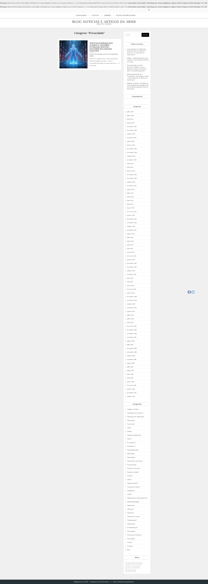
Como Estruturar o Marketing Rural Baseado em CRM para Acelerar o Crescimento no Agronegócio (136, 51)
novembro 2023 (132, 178)
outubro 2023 (131, 182)
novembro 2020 (132, 300)
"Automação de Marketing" (135, 416)
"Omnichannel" (132, 520)
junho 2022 (130, 241)
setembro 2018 (131, 359)
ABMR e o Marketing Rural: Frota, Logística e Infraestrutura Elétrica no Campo (138, 60)
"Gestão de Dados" (133, 472)
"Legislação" (131, 490)
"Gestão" (130, 476)
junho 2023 (130, 197)
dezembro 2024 (132, 148)
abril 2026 (130, 119)
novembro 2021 (132, 267)
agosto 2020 (131, 311)
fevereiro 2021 (131, 289)
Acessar (128, 563)
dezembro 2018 (132, 348)
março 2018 (130, 381)
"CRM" (129, 428)
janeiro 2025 (131, 145)
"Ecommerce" (131, 446)
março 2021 (130, 285)
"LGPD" (129, 494)
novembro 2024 (132, 152)
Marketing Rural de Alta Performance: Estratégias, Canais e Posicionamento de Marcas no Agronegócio (138, 77)
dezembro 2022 (132, 219)
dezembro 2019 (132, 330)
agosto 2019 (130, 341)
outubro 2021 (131, 271)
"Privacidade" (131, 531)
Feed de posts (137, 563)
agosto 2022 (131, 234)
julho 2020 (130, 315)
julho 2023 (130, 193)
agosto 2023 (131, 189)
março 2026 (130, 123)
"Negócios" (130, 513)
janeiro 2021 (131, 293)
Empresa (107, 15)
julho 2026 (130, 112)
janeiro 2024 (131, 171)
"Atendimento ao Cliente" (135, 413)
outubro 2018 (131, 356)
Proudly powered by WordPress (99, 582)
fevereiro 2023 (131, 211)
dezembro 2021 (132, 263)
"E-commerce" (131, 442)
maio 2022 (130, 245)
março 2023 (130, 208)
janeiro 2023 (131, 215)
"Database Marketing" (134, 435)
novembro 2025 (132, 130)
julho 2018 (130, 367)
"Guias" (129, 479)
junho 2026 (130, 115)
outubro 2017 (131, 396)
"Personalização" (132, 527)
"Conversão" (131, 424)
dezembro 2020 (132, 296)
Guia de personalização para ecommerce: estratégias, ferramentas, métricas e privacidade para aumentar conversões (101, 47)
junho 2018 (130, 370)
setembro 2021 (131, 274)
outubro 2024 (131, 156)
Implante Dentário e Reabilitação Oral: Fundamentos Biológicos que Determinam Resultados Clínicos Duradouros (138, 86)
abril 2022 (130, 248)
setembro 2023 (132, 185)
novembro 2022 (132, 222)
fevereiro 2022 (131, 256)
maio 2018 (130, 374)
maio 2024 (130, 163)
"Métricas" (130, 509)
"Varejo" (129, 542)
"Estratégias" (131, 457)
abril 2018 (130, 378)
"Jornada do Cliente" (133, 487)
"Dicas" (129, 439)
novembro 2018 (132, 352)
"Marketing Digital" (133, 502)
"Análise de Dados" (133, 409)
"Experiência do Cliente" (135, 461)
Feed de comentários (132, 567)
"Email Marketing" (133, 450)
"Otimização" (131, 524)
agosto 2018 (130, 363)
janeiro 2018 (131, 389)
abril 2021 (130, 282)
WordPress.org (130, 570)
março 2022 (130, 252)
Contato (95, 15)
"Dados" (129, 431)
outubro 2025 (131, 134)
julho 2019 (130, 344)
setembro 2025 (131, 137)
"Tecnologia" (131, 538)
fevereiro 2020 (131, 326)
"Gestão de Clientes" (133, 468)
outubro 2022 (131, 226)
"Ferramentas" (131, 465)
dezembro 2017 (132, 392)
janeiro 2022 (131, 259)
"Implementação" (132, 483)
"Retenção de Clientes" (134, 535)
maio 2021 (130, 278)
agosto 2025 (131, 141)
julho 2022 (130, 237)
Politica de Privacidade (125, 15)
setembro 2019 (131, 337)
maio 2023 (130, 200)
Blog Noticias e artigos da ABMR (104, 22)
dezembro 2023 (132, 174)
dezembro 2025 (132, 126)
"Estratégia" (131, 453)
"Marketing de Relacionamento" (137, 498)
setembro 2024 (132, 160)
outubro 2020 (131, 304)
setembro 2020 (132, 307)
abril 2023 (130, 204)
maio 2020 (130, 322)
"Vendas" (130, 546)
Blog (128, 550)
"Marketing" (131, 505)
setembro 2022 (131, 230)
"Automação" (131, 420)
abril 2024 (130, 167)
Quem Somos (81, 15)
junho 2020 (130, 319)
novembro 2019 (132, 333)
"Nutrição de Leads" (133, 516)
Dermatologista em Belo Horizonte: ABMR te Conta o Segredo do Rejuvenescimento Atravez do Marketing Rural (137, 68)
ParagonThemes (129, 582)
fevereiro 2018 (131, 385)
